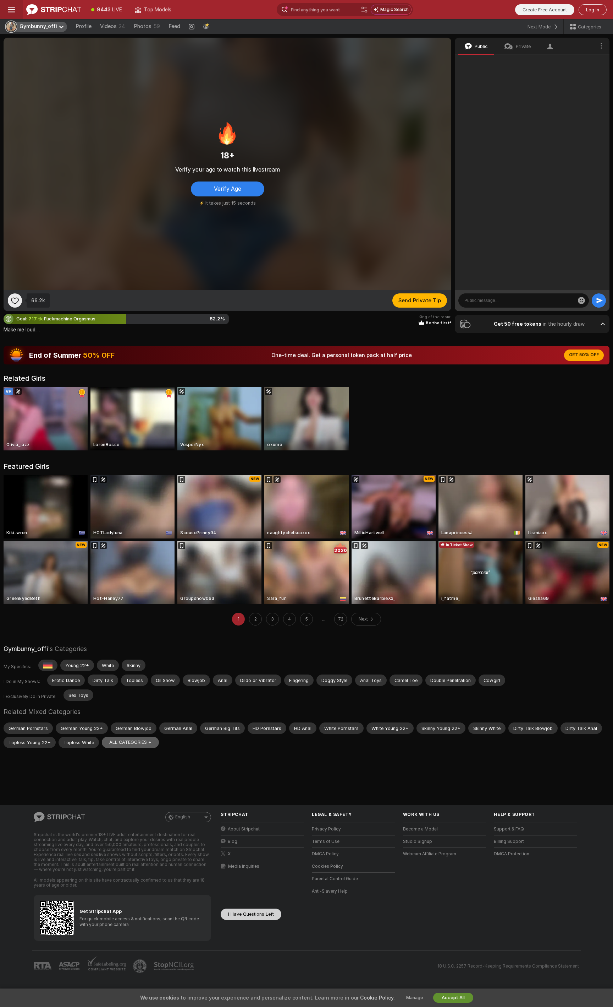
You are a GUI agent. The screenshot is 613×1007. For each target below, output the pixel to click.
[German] (47, 665)
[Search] (364, 10)
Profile (84, 26)
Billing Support (509, 841)
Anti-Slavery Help (330, 891)
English (182, 816)
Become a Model (420, 829)
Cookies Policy (327, 866)
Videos (112, 26)
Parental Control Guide (335, 878)
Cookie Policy (376, 998)
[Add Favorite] (15, 300)
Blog (232, 841)
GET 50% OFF (584, 354)
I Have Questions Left (251, 914)
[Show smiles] (581, 300)
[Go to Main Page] (54, 9)
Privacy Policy (326, 829)
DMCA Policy (325, 853)
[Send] (599, 300)
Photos (147, 26)
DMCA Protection (511, 853)
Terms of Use (325, 841)
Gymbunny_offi (26, 649)
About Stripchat (244, 829)
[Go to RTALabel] (43, 966)
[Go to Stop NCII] (174, 966)
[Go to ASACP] (70, 966)
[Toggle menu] (11, 9)
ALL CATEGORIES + (130, 742)
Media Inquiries (243, 866)
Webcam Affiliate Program (429, 853)
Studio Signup (417, 841)
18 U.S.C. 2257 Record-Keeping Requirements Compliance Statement (508, 966)
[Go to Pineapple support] (140, 966)
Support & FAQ (509, 829)
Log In (592, 9)
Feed (174, 26)
